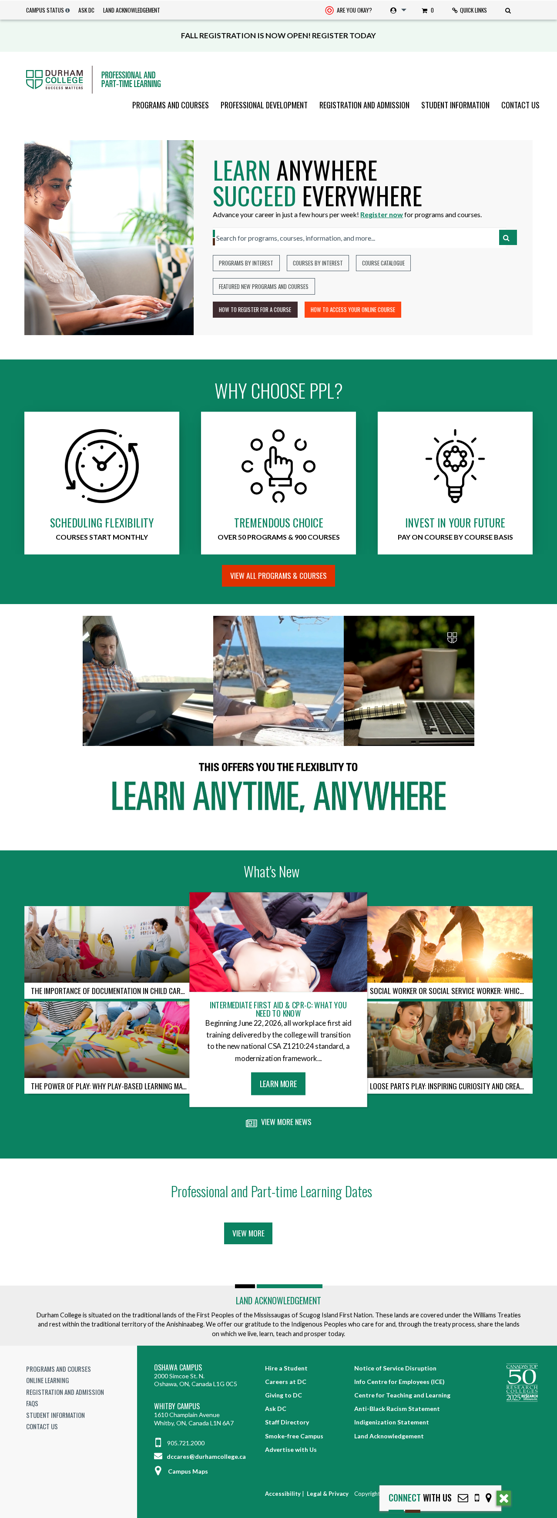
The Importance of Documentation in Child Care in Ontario (112, 990)
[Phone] (477, 1497)
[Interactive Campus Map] (489, 1497)
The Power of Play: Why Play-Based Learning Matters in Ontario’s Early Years (112, 1085)
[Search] (509, 10)
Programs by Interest (246, 263)
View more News (285, 1121)
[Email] (463, 1497)
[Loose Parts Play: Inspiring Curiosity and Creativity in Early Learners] (448, 1039)
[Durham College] (278, 80)
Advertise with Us (291, 1449)
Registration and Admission (364, 105)
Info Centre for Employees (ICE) (399, 1381)
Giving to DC (283, 1395)
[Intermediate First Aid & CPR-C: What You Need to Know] (279, 942)
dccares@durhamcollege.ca (205, 1456)
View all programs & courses (278, 575)
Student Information (455, 105)
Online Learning (47, 1380)
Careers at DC (285, 1381)
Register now (381, 214)
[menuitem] (348, 10)
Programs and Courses (170, 105)
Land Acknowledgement (131, 10)
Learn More (281, 1086)
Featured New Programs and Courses (264, 286)
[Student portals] (396, 10)
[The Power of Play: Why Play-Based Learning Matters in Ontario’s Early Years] (109, 1039)
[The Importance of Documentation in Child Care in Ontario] (109, 944)
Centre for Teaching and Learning (402, 1395)
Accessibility (283, 1493)
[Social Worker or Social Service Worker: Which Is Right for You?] (448, 944)
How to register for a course (255, 309)
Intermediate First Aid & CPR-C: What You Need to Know (278, 1009)
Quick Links (473, 10)
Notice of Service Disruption (395, 1368)
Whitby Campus (177, 1406)
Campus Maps (188, 1471)
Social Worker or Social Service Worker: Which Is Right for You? (451, 990)
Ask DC (86, 10)
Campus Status (45, 10)
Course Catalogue (383, 263)
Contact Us (520, 105)
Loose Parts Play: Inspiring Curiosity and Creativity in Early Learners (451, 1085)
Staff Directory (287, 1422)
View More (248, 1233)
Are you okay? (354, 10)
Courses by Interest (318, 263)
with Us (420, 1497)
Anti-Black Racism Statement (397, 1408)
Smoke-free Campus (294, 1436)
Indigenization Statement (391, 1422)
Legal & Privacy (328, 1493)
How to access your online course (353, 309)
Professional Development (264, 105)
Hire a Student (286, 1368)
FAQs (32, 1403)
